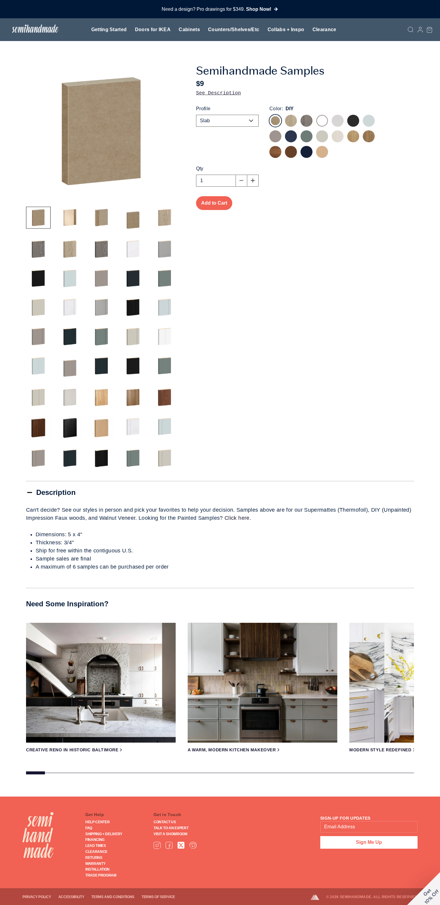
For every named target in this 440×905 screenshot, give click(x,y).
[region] (220, 701)
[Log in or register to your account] (420, 30)
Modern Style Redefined (380, 749)
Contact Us (165, 822)
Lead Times (95, 846)
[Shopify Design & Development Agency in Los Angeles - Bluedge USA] (318, 897)
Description (56, 492)
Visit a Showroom (170, 834)
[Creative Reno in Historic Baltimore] (101, 683)
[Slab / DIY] (38, 218)
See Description (218, 93)
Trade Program (100, 875)
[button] (429, 29)
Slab (205, 120)
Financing (94, 840)
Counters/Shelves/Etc (233, 29)
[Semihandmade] (32, 29)
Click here (237, 518)
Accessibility (71, 897)
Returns (93, 858)
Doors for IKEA (153, 29)
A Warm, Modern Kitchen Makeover (232, 749)
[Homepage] (38, 835)
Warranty (95, 864)
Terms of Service (158, 897)
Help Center (97, 822)
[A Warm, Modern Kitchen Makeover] (262, 683)
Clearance (324, 29)
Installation (97, 869)
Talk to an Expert (171, 828)
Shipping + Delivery (103, 834)
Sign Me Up (369, 842)
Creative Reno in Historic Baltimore (72, 749)
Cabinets (189, 29)
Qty (199, 168)
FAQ (88, 828)
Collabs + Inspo (286, 29)
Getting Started (109, 29)
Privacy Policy (36, 897)
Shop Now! (258, 9)
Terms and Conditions (112, 897)
